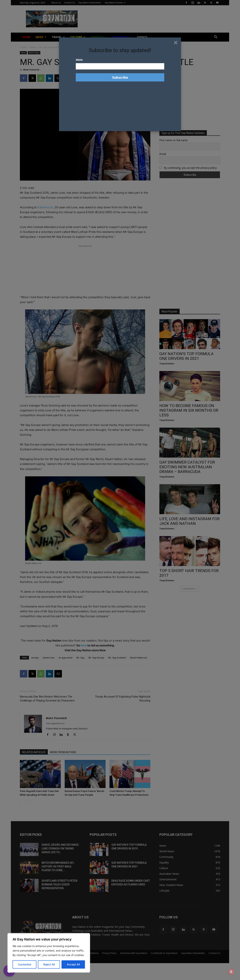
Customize (24, 964)
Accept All (73, 964)
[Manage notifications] (231, 972)
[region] (49, 953)
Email (79, 59)
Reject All (49, 964)
